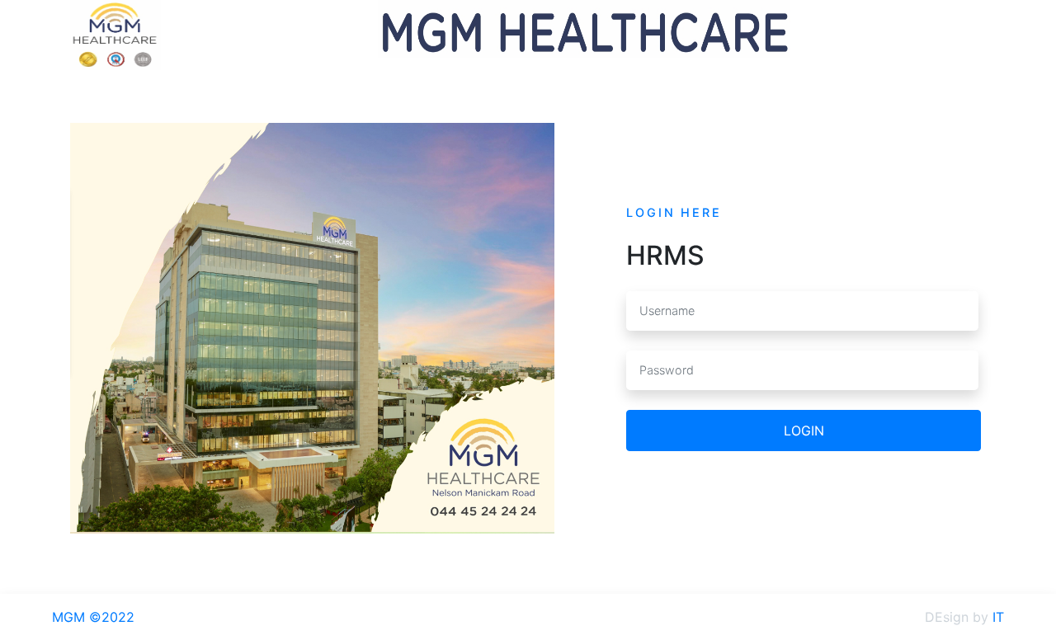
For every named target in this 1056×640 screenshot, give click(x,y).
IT (998, 617)
